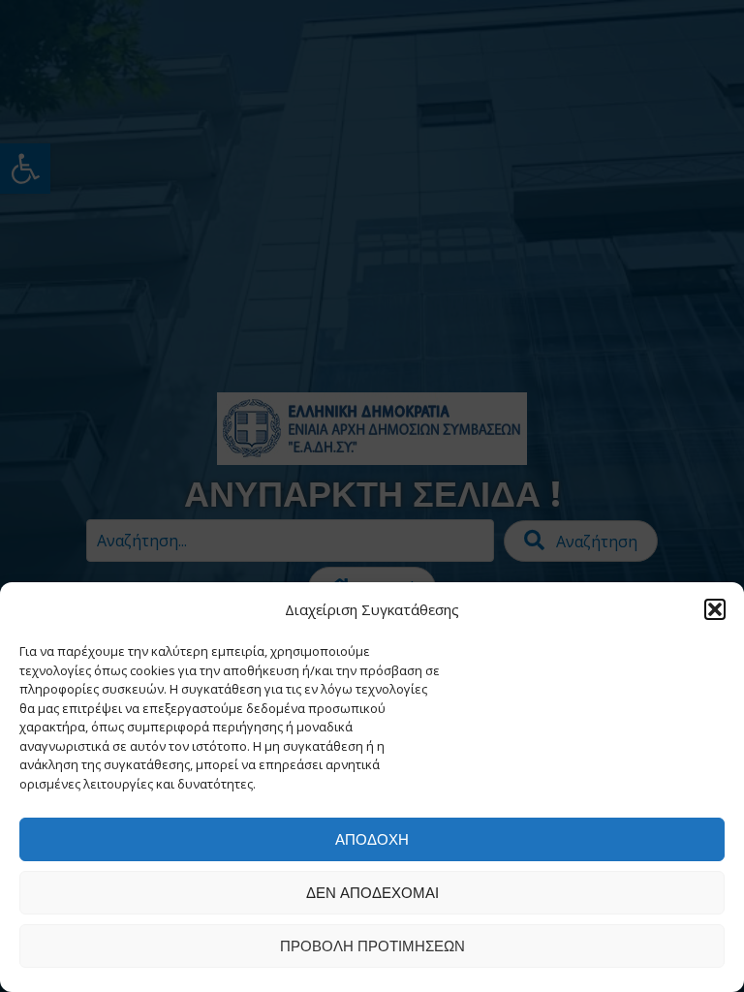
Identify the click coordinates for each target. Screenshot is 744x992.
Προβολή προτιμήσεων (372, 946)
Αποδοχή (372, 839)
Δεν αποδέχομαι (372, 893)
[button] (715, 609)
